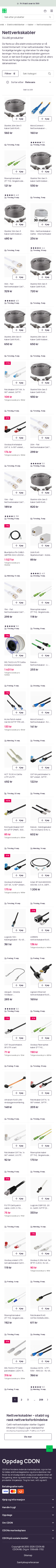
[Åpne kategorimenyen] (51, 11)
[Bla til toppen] (49, 1448)
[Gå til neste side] (47, 1399)
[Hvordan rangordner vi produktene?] (7, 82)
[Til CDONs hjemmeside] (4, 11)
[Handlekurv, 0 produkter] (45, 11)
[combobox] (28, 17)
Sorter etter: (17, 82)
